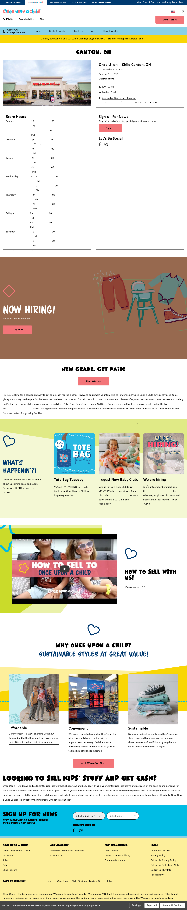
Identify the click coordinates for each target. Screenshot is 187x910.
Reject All (152, 905)
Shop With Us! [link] (93, 381)
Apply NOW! (17, 329)
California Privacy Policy (163, 860)
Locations (8, 855)
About (48, 881)
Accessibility (157, 874)
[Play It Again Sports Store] (58, 2)
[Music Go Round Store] (101, 2)
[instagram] (106, 144)
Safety (6, 865)
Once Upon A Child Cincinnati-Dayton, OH (79, 881)
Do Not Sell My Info (161, 870)
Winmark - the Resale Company (67, 850)
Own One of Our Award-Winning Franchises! (160, 2)
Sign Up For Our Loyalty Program (119, 98)
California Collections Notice (166, 865)
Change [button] (11, 32)
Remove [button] (20, 32)
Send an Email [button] (109, 92)
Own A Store (170, 19)
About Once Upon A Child (16, 850)
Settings (136, 905)
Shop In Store (10, 870)
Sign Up (110, 128)
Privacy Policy (158, 855)
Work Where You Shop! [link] (93, 763)
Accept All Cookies (173, 905)
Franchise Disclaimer (115, 860)
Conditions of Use (160, 850)
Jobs (5, 860)
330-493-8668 (108, 86)
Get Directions (106, 78)
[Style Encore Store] (80, 2)
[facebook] (100, 144)
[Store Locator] (183, 12)
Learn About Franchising (117, 855)
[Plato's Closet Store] (14, 2)
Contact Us (56, 855)
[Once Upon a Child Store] (36, 2)
